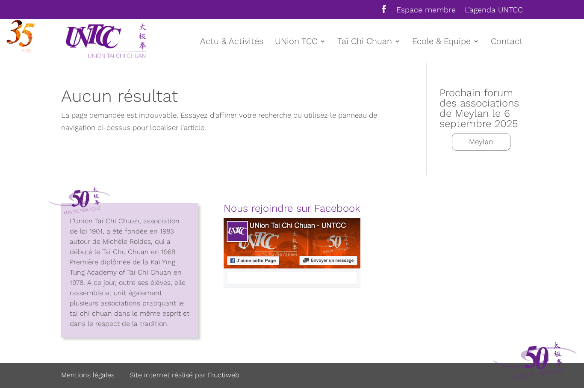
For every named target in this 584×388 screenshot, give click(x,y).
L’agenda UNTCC (494, 10)
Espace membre (426, 10)
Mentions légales (88, 375)
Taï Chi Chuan (364, 42)
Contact (507, 42)
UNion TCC (296, 42)
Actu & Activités (231, 42)
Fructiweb (223, 375)
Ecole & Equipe (441, 42)
